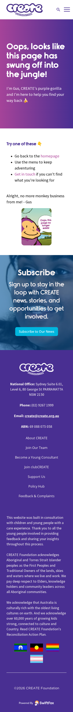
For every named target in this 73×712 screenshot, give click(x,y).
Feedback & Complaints (37, 496)
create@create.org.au (42, 415)
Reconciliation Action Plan (26, 634)
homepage (50, 155)
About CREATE (36, 438)
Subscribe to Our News (36, 331)
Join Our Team (36, 447)
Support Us (36, 476)
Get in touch (25, 174)
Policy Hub (36, 486)
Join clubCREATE (36, 467)
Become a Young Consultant (36, 457)
